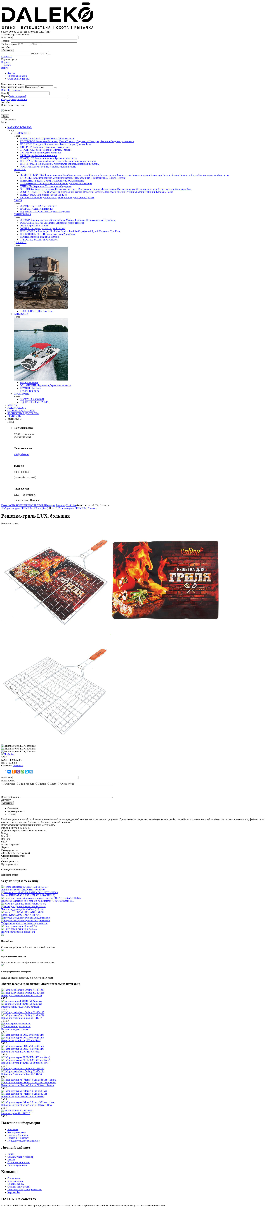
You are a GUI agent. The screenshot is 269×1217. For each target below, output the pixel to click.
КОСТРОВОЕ (27, 141)
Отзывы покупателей (18, 1186)
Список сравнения (17, 76)
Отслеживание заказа (12, 87)
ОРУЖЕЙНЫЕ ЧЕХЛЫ (33, 206)
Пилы (88, 163)
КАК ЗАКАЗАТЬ (16, 407)
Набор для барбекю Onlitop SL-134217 (21, 1018)
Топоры (71, 163)
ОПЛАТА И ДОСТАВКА (21, 410)
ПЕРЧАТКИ (26, 231)
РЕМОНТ (25, 388)
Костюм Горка (57, 220)
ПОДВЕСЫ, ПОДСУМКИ (34, 211)
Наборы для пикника (84, 161)
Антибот (6, 47)
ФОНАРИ (25, 166)
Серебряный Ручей (88, 231)
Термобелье (109, 220)
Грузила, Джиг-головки (104, 189)
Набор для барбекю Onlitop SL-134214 (21, 1074)
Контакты (12, 1129)
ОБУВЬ (24, 225)
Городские (38, 147)
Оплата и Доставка (17, 1135)
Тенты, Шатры (67, 144)
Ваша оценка (8, 780)
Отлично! (10, 783)
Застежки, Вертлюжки (78, 189)
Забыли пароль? (17, 96)
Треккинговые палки (65, 158)
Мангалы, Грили (57, 141)
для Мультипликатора (80, 183)
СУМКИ (24, 152)
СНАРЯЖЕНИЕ (22, 133)
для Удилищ (78, 197)
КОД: (4, 760)
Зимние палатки (53, 175)
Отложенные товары (18, 78)
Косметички (36, 152)
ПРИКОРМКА (28, 194)
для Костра (36, 161)
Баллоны (36, 138)
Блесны (39, 180)
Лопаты (80, 163)
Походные (38, 144)
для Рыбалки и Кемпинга (43, 155)
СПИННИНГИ (28, 183)
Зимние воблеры (188, 175)
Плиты (54, 138)
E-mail (4, 93)
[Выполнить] (55, 87)
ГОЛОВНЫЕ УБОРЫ (31, 222)
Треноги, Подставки (77, 141)
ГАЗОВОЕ (25, 138)
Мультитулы (60, 163)
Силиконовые (76, 180)
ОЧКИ (23, 228)
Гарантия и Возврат (17, 1138)
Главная (5, 505)
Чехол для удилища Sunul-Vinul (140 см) (22, 909)
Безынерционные (42, 178)
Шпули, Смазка (116, 178)
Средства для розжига (122, 141)
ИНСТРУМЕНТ (28, 163)
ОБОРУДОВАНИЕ (30, 192)
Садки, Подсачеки (84, 192)
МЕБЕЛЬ (25, 155)
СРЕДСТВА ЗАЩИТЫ (32, 239)
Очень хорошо (26, 783)
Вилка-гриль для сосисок (14, 1029)
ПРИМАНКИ (27, 180)
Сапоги (44, 225)
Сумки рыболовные (136, 192)
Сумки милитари (52, 152)
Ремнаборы (69, 234)
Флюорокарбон (182, 189)
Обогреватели (66, 138)
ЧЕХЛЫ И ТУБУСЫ (31, 197)
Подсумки (64, 211)
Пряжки (54, 236)
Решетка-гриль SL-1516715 (15, 1113)
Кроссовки (34, 225)
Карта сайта (13, 1192)
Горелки (45, 138)
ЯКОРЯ (24, 391)
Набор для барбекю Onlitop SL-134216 (21, 995)
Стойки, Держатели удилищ (109, 192)
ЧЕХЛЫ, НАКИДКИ (31, 311)
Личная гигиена (54, 234)
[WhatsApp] (22, 771)
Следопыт (104, 231)
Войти (4, 90)
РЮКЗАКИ (26, 147)
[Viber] (18, 771)
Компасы (49, 158)
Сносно (42, 783)
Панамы (79, 222)
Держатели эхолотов (60, 385)
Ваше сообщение (10, 797)
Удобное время (9, 44)
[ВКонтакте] (9, 771)
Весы (43, 192)
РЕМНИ (24, 236)
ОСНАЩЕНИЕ (28, 385)
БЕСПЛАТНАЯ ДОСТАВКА (23, 413)
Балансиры (156, 175)
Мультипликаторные (63, 178)
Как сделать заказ (16, 1132)
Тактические (62, 147)
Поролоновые (61, 180)
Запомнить (10, 119)
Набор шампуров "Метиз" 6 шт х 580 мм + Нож (26, 1105)
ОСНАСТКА (27, 189)
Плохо (53, 783)
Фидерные (65, 186)
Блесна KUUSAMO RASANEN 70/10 (21, 915)
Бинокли (39, 158)
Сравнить (18, 765)
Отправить (7, 50)
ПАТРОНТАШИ (29, 208)
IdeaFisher (54, 231)
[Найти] (49, 54)
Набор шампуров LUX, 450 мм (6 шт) (21, 1051)
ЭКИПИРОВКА (22, 214)
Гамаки (38, 149)
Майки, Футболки (75, 220)
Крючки (38, 189)
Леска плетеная (165, 189)
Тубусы (89, 197)
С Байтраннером (99, 178)
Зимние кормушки (208, 175)
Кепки (70, 222)
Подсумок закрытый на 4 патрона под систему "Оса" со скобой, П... (37, 900)
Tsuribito (73, 231)
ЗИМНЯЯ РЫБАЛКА (32, 175)
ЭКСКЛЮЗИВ (22, 393)
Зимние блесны (170, 175)
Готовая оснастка (126, 189)
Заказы (11, 73)
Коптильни (41, 141)
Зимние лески (123, 175)
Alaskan (37, 231)
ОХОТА (18, 200)
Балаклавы (49, 222)
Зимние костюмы (40, 220)
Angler (45, 231)
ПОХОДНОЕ (27, 158)
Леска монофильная (146, 189)
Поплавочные (52, 186)
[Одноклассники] (14, 771)
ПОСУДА (25, 161)
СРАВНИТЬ (14, 416)
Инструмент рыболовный (60, 192)
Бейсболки (61, 222)
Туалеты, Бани (83, 144)
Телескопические (58, 183)
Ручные (44, 166)
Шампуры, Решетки (99, 141)
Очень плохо (67, 783)
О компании (14, 1178)
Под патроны (45, 208)
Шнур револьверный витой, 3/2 (18, 931)
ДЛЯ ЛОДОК (21, 314)
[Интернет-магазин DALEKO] (48, 29)
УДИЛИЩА (26, 186)
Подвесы (53, 211)
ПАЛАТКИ (26, 144)
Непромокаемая (94, 220)
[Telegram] (31, 771)
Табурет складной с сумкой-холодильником (24, 923)
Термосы (59, 161)
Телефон (5, 40)
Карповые (38, 186)
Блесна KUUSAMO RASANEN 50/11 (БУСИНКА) (28, 895)
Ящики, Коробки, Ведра (160, 192)
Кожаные (34, 236)
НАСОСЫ (25, 382)
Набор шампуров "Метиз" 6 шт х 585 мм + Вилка (27, 1085)
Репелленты (51, 239)
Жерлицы (93, 175)
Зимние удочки (107, 175)
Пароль (5, 96)
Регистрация (14, 90)
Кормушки (60, 189)
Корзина (5, 62)
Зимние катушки (140, 175)
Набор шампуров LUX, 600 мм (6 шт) (21, 1040)
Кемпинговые (51, 144)
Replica (64, 231)
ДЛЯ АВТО (20, 242)
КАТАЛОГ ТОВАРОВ (19, 127)
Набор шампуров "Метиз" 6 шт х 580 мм (22, 1096)
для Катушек (49, 197)
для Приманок (64, 197)
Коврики (47, 149)
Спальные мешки (61, 149)
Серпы (95, 163)
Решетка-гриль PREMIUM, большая (20, 1006)
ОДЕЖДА (25, 220)
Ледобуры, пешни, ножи (75, 175)
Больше (223, 175)
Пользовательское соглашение (23, 1140)
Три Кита (62, 194)
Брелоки (35, 166)
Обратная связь (15, 1184)
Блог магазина (15, 1181)
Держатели (43, 385)
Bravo (34, 382)
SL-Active (71, 505)
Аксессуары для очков (39, 228)
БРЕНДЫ (12, 405)
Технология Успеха (46, 194)
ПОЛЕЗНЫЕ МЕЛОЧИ (32, 234)
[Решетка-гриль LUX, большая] (56, 633)
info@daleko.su (21, 454)
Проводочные (82, 178)
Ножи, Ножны (45, 163)
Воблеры (48, 180)
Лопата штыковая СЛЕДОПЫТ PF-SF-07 (23, 889)
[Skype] (27, 771)
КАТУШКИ (26, 178)
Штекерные (42, 183)
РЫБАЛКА (20, 169)
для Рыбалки (58, 228)
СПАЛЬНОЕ (27, 149)
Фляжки (68, 161)
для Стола (48, 161)
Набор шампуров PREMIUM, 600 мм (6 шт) (24, 1063)
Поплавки (48, 189)
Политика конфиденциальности (24, 1189)
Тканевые (51, 206)
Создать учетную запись (14, 99)
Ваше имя (6, 37)
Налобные (55, 166)
